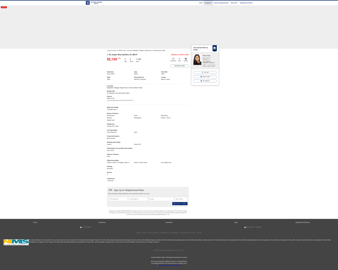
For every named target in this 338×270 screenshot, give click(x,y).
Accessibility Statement (169, 232)
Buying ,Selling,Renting (222, 3)
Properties (208, 3)
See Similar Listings (179, 65)
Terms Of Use (141, 232)
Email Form (206, 76)
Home (201, 3)
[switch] (173, 60)
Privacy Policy (153, 232)
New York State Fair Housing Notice (169, 265)
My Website (206, 80)
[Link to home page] (95, 3)
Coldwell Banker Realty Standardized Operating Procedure (169, 257)
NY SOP (199, 232)
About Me (235, 3)
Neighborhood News (246, 3)
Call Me (206, 72)
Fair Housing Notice (187, 232)
